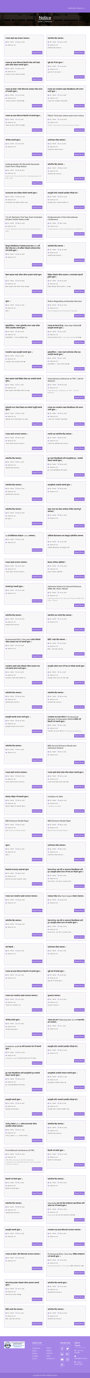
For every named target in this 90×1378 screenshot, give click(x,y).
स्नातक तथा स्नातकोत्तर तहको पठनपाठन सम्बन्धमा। (21, 896)
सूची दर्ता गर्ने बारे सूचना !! (55, 62)
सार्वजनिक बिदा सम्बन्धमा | (13, 485)
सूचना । (8, 301)
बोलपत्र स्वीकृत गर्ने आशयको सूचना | (17, 797)
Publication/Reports (76, 8)
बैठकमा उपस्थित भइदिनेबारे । (57, 562)
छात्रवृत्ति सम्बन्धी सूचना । (13, 1099)
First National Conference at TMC (19, 1150)
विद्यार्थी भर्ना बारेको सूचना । (56, 1150)
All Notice (48, 21)
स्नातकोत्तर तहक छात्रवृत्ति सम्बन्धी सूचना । (19, 352)
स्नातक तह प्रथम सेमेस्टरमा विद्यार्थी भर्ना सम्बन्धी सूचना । (23, 116)
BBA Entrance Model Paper (17, 821)
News (34, 1351)
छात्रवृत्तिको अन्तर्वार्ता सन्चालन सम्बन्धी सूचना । (62, 1073)
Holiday (35, 1356)
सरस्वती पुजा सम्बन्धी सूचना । (14, 586)
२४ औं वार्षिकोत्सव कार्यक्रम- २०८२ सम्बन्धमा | (20, 536)
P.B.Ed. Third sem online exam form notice (66, 116)
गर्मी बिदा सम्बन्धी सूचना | (13, 140)
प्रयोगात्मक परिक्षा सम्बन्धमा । (57, 947)
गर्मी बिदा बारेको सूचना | (12, 1020)
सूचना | (7, 845)
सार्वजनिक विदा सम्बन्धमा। (13, 746)
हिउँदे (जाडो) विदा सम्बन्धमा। (14, 1309)
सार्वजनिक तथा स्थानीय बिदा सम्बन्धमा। (60, 615)
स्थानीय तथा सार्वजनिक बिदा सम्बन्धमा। (60, 434)
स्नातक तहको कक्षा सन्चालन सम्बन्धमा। (17, 38)
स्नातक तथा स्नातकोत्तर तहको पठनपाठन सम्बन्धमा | (21, 995)
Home (40, 21)
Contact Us (50, 1358)
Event (34, 1359)
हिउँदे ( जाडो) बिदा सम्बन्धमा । (57, 639)
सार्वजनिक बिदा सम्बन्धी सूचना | (57, 1283)
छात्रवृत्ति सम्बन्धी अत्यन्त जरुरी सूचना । (18, 717)
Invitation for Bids (55, 797)
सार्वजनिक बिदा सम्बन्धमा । (56, 164)
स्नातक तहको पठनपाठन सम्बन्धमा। (16, 562)
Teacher (49, 1353)
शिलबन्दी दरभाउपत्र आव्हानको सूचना (17, 869)
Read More (37, 53)
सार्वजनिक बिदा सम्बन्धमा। (56, 38)
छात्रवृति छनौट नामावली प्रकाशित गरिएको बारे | (63, 1046)
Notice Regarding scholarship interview (65, 301)
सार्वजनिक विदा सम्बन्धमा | (56, 1179)
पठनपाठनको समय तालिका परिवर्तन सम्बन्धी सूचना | (21, 193)
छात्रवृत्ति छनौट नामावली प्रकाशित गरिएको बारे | (63, 193)
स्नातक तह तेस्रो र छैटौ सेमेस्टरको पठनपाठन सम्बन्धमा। (23, 1254)
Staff (48, 1356)
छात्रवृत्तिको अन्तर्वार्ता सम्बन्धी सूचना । (60, 485)
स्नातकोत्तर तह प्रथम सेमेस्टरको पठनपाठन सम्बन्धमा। (64, 1230)
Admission (36, 1348)
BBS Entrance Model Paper (59, 821)
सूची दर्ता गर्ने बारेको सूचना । (56, 971)
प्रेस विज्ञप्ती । (10, 947)
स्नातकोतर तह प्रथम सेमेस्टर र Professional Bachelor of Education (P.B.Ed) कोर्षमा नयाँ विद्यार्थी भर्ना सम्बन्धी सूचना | (64, 719)
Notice (34, 1353)
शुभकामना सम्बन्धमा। (54, 995)
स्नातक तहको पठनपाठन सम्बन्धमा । (16, 434)
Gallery (49, 1351)
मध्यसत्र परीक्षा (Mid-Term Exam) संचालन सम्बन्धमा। (66, 896)
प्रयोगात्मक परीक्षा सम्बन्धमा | (57, 140)
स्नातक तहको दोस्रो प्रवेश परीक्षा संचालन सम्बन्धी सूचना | (66, 772)
